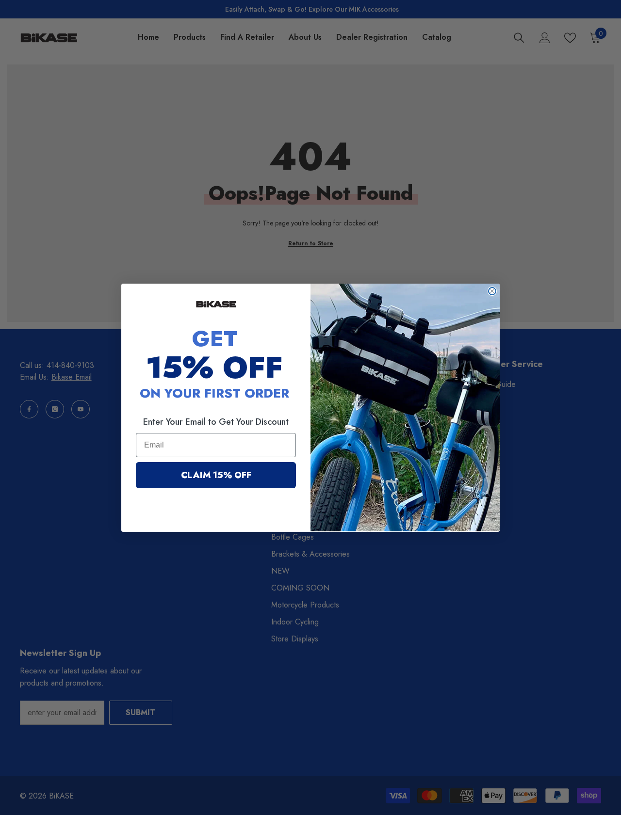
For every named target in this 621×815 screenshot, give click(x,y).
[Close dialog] (492, 291)
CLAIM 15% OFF (216, 474)
